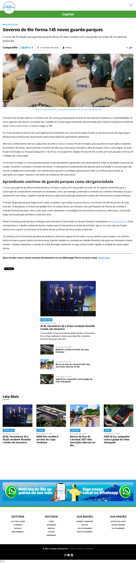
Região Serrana (118, 525)
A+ (131, 47)
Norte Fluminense (84, 532)
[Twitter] (26, 47)
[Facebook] (23, 47)
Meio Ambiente (18, 532)
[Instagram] (65, 555)
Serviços (51, 528)
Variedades (51, 535)
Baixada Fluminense (84, 521)
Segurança (51, 525)
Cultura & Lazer (18, 521)
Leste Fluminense (85, 528)
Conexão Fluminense (9, 7)
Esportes (18, 528)
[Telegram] (32, 47)
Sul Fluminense (119, 221)
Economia (18, 525)
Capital (85, 525)
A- (127, 47)
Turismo (51, 532)
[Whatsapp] (21, 47)
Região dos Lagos (118, 521)
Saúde (51, 521)
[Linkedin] (29, 47)
